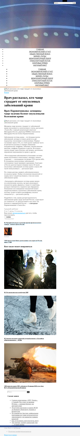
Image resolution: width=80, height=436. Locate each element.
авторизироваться (19, 213)
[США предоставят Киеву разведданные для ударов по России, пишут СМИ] (8, 235)
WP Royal (16, 428)
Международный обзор (40, 58)
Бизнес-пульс (40, 56)
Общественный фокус (40, 54)
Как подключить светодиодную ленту (25, 421)
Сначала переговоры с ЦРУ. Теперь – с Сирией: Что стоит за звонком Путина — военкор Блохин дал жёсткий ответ (25, 403)
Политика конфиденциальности (19, 431)
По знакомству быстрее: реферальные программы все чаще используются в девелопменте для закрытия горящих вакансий (25, 416)
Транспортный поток (40, 61)
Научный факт (40, 65)
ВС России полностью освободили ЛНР (16, 292)
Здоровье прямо (40, 63)
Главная (40, 49)
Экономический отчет (40, 51)
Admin (8, 217)
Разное (6, 92)
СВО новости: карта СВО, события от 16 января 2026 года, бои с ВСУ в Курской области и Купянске (24, 387)
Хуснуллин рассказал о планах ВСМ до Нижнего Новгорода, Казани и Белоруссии (25, 409)
